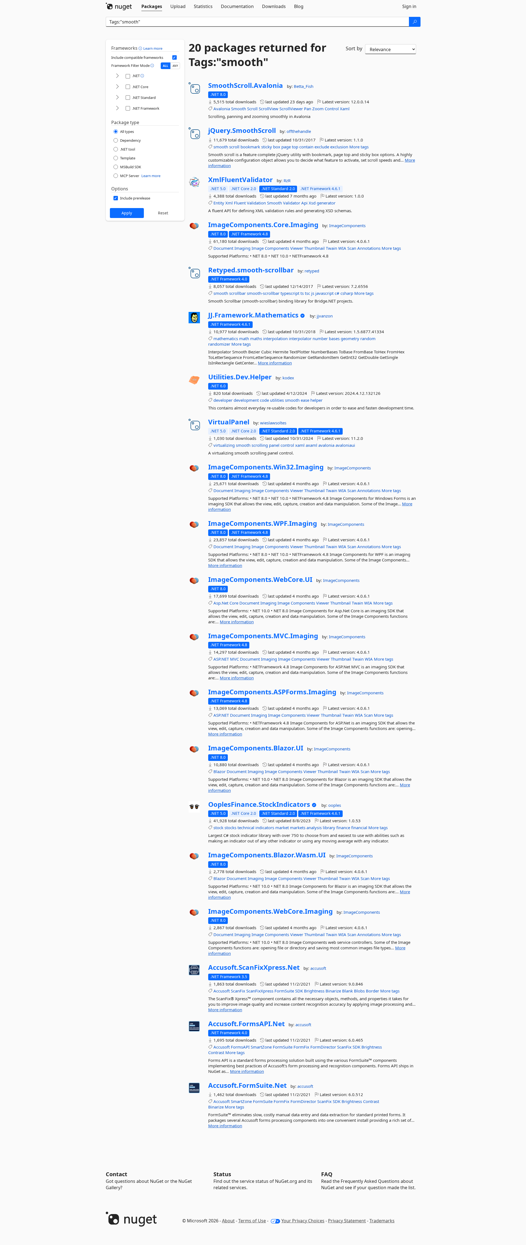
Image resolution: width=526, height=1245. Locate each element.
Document (223, 248)
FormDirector (323, 1047)
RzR (287, 180)
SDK (299, 991)
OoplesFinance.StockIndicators (259, 804)
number (320, 338)
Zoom (318, 108)
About (228, 1221)
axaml (311, 445)
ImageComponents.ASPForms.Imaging (272, 692)
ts (302, 293)
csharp (346, 293)
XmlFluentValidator (240, 180)
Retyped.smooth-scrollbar (251, 270)
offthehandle (299, 131)
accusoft (318, 968)
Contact (116, 1174)
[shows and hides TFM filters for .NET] (117, 76)
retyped (312, 271)
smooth (220, 146)
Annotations (368, 248)
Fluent (240, 203)
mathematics (225, 338)
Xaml (345, 108)
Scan (351, 248)
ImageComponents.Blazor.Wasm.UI (267, 855)
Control (332, 108)
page (286, 146)
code (264, 400)
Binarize (333, 991)
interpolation (275, 338)
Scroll (252, 108)
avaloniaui (345, 445)
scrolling (260, 445)
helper (316, 400)
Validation (256, 203)
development (246, 400)
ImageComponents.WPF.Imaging (262, 523)
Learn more (152, 48)
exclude (321, 146)
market (282, 827)
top (295, 146)
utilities (277, 400)
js (312, 293)
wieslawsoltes (273, 422)
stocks (230, 827)
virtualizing (224, 445)
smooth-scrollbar (263, 293)
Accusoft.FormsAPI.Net (246, 1024)
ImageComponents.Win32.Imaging (266, 467)
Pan (307, 108)
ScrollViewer (291, 108)
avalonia (326, 445)
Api (304, 203)
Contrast (216, 1052)
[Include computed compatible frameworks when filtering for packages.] (174, 57)
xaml (300, 445)
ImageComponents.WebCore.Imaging (270, 911)
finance (343, 827)
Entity (218, 203)
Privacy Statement (347, 1221)
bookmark (250, 146)
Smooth (238, 108)
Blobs (359, 991)
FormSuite (284, 991)
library (329, 827)
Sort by (354, 48)
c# (337, 293)
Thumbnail (314, 248)
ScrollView (268, 108)
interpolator (300, 338)
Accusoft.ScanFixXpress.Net (254, 967)
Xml (229, 203)
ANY (175, 66)
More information (275, 363)
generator (326, 203)
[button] (141, 48)
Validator (291, 203)
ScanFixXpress (259, 991)
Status (222, 1174)
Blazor (219, 771)
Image (258, 248)
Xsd (312, 203)
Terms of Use (252, 1221)
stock (218, 827)
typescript (290, 293)
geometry (350, 338)
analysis (314, 827)
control (287, 445)
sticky (266, 146)
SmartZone (261, 1047)
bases (334, 338)
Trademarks (382, 1221)
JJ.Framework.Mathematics (253, 315)
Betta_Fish (303, 86)
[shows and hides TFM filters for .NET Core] (117, 87)
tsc (307, 293)
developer (222, 400)
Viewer (296, 248)
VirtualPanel (228, 422)
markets (297, 827)
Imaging (242, 248)
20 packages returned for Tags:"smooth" (257, 54)
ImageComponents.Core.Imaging (263, 225)
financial (359, 827)
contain (306, 146)
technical (245, 827)
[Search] (415, 22)
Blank (347, 991)
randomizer (219, 344)
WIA (342, 248)
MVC (234, 659)
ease (305, 400)
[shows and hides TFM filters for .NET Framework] (117, 108)
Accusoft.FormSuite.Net (247, 1085)
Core (233, 603)
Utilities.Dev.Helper (240, 377)
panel (274, 445)
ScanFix (238, 991)
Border (372, 991)
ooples (334, 805)
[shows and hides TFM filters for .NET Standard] (117, 97)
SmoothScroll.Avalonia (245, 85)
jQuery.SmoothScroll (242, 130)
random (368, 338)
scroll (234, 146)
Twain (331, 248)
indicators (264, 827)
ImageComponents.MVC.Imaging (263, 636)
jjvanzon (325, 316)
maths (256, 338)
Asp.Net (220, 603)
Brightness (314, 991)
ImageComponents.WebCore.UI (260, 579)
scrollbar (237, 293)
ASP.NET (221, 659)
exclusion (339, 146)
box (276, 146)
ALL (165, 66)
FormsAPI (240, 1047)
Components (277, 248)
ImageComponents (347, 225)
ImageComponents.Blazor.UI (255, 748)
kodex (288, 377)
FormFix (301, 1047)
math (244, 338)
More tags (359, 146)
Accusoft (221, 991)
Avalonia (221, 108)
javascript (324, 293)
